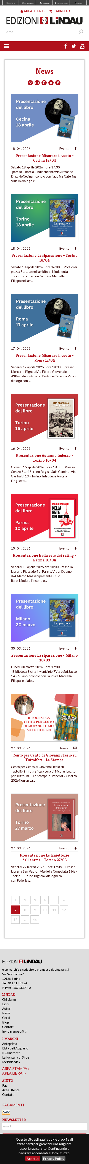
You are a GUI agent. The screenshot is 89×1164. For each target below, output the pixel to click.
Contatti (8, 1027)
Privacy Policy (53, 1158)
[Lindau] (44, 20)
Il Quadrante (11, 1053)
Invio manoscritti (14, 1031)
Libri (5, 1004)
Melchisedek (11, 1062)
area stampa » (16, 1068)
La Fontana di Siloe (15, 1057)
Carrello (61, 11)
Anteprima (9, 1044)
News (6, 1013)
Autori (6, 1008)
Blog (5, 1022)
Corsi (6, 1018)
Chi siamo (9, 999)
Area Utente (11, 1090)
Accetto (33, 1158)
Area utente (34, 11)
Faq (5, 1085)
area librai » (14, 1073)
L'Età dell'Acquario (15, 1048)
